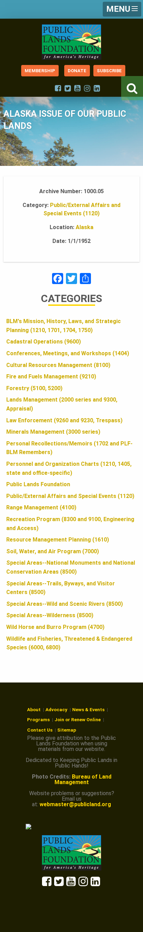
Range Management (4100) (41, 507)
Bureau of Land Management (82, 779)
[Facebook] (58, 279)
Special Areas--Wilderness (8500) (49, 615)
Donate (77, 70)
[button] (122, 9)
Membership (40, 70)
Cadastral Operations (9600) (43, 341)
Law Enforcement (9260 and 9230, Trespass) (64, 420)
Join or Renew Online (77, 719)
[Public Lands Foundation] (71, 42)
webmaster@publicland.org (75, 804)
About (34, 709)
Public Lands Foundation (38, 484)
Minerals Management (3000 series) (53, 432)
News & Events (88, 709)
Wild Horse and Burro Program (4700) (55, 627)
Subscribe (109, 70)
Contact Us (39, 730)
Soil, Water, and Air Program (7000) (52, 551)
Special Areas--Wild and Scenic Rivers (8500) (64, 604)
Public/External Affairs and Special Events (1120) (70, 496)
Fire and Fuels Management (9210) (51, 376)
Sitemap (66, 730)
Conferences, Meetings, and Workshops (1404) (67, 353)
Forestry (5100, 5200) (34, 388)
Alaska (84, 227)
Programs (38, 719)
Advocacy (56, 709)
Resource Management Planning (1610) (57, 539)
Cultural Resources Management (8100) (58, 365)
